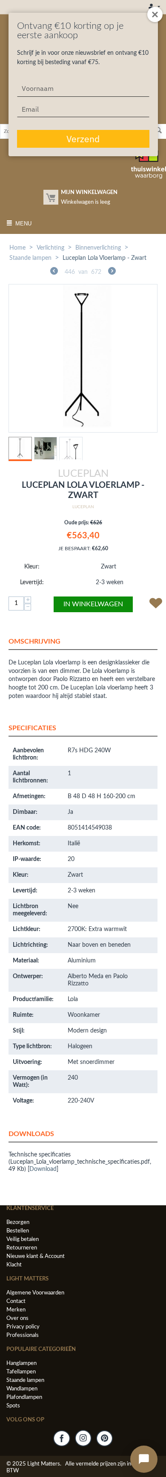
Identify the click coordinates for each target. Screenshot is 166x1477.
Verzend (83, 139)
